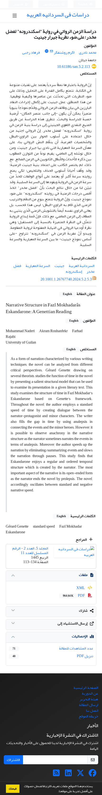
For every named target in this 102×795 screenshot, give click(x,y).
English (83, 4)
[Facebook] (92, 774)
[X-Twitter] (80, 774)
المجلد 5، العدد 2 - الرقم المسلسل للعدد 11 (30, 550)
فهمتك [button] (13, 788)
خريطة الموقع (88, 716)
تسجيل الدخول (51, 4)
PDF (74, 595)
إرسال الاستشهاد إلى (73, 623)
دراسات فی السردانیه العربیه (58, 14)
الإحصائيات (80, 636)
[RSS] (56, 774)
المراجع (82, 539)
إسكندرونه (74, 271)
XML (81, 587)
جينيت (59, 265)
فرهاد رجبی (31, 52)
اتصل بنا (92, 710)
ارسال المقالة (88, 704)
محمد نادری (87, 52)
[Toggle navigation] (15, 15)
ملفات (83, 574)
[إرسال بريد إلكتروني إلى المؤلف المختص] (51, 51)
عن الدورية (90, 693)
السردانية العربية (81, 265)
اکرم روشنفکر (64, 52)
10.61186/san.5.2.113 (73, 66)
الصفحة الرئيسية (86, 687)
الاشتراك (13, 759)
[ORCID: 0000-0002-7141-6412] (46, 51)
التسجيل (18, 4)
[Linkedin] (68, 774)
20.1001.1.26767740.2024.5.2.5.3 (66, 279)
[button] (56, 791)
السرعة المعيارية (38, 265)
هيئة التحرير (89, 699)
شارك (83, 610)
